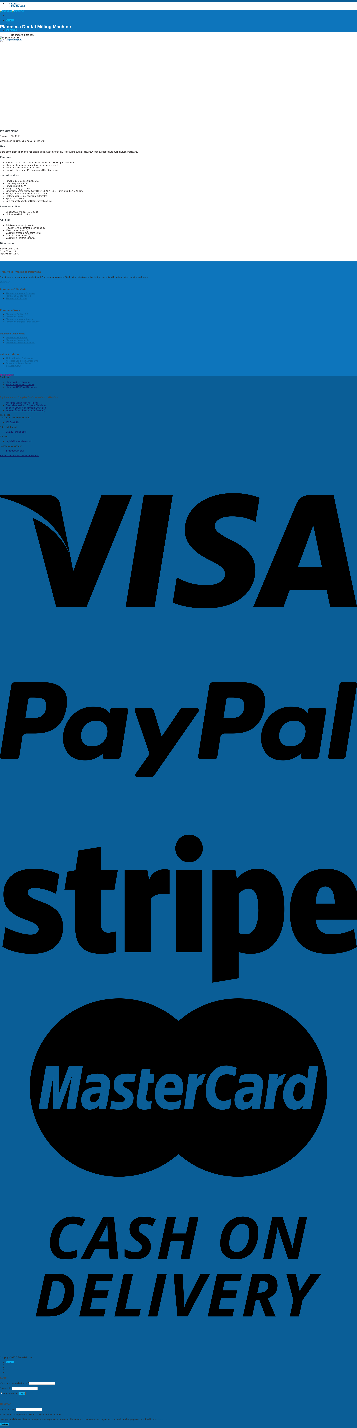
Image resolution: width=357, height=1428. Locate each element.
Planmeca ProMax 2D (17, 317)
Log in (22, 1394)
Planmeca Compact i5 (17, 340)
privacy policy (163, 1419)
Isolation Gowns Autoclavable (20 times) (25, 410)
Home (9, 1367)
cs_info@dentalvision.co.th (19, 441)
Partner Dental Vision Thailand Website (19, 455)
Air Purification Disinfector (19, 358)
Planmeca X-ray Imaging (18, 382)
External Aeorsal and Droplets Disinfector (26, 405)
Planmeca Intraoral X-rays (19, 319)
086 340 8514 (12, 422)
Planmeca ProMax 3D (17, 314)
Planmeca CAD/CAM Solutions (21, 387)
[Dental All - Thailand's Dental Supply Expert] (12, 11)
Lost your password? (10, 1398)
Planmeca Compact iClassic (20, 342)
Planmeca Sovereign (16, 337)
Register (4, 1424)
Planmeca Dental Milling (18, 296)
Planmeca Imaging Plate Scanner (23, 322)
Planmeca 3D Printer (16, 298)
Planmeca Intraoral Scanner (20, 293)
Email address (8, 1409)
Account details (14, 1369)
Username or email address (14, 1383)
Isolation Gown (13, 366)
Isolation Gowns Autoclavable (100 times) (26, 408)
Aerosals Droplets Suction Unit (22, 361)
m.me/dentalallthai (15, 451)
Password (5, 1388)
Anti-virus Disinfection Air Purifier (22, 403)
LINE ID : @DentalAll (16, 432)
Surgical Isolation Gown (18, 363)
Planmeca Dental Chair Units (20, 384)
